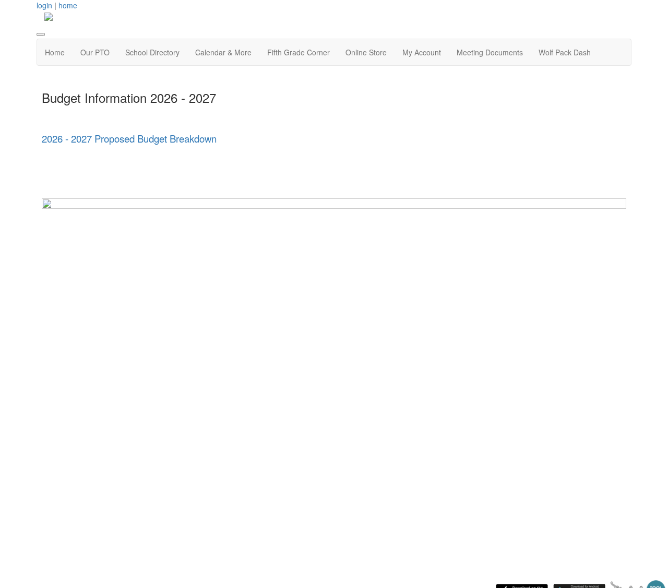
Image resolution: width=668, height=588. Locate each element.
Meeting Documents (490, 52)
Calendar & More (223, 52)
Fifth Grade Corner (298, 52)
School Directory (152, 52)
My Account (421, 52)
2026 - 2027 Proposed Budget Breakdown (129, 138)
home (67, 5)
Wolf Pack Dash (565, 52)
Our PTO (95, 52)
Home (55, 52)
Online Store (366, 52)
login (44, 5)
